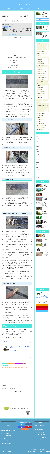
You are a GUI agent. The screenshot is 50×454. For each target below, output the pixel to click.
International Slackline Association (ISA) (39, 426)
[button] (48, 19)
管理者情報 (35, 449)
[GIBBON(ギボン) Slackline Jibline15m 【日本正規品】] (6, 349)
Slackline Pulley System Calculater (6, 444)
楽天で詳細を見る (6, 341)
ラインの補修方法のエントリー (8, 209)
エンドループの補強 (12, 59)
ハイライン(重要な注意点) (6, 435)
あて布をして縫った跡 (13, 60)
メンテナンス (4, 363)
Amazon (42, 304)
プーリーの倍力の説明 (6, 433)
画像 (19, 367)
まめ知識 (7, 367)
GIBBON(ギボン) (12, 367)
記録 (27, 367)
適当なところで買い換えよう (13, 67)
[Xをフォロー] (9, 34)
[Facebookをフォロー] (11, 34)
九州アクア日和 (38, 439)
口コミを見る (13, 350)
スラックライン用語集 (6, 425)
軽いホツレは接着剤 (12, 62)
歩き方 (10, 26)
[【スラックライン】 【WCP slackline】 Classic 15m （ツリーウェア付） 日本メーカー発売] (38, 294)
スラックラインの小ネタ (11, 363)
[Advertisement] (17, 45)
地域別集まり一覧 (5, 427)
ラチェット (23, 367)
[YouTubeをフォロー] (14, 34)
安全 (16, 367)
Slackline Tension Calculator (7, 440)
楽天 (3, 367)
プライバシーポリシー (41, 449)
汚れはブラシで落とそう (13, 65)
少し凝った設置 (24, 363)
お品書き (15, 55)
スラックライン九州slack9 (40, 437)
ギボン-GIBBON (18, 363)
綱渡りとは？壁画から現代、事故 (8, 430)
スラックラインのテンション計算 (8, 438)
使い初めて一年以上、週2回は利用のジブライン (17, 57)
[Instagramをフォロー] (12, 34)
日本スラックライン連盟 (40, 432)
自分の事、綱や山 (5, 365)
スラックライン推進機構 (40, 434)
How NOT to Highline (39, 429)
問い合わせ (47, 449)
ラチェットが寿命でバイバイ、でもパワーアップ (18, 64)
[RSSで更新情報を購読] (15, 34)
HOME (31, 449)
